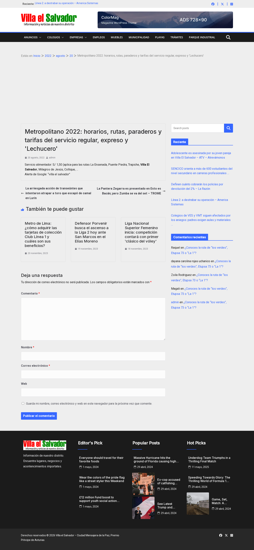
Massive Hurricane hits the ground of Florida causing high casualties (155, 459)
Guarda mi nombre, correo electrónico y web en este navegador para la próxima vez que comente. (89, 403)
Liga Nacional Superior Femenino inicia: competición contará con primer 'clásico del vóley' (142, 232)
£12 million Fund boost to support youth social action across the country (98, 499)
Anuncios (31, 37)
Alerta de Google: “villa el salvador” (47, 174)
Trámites (177, 37)
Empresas (76, 37)
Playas (160, 37)
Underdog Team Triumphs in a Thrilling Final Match (209, 459)
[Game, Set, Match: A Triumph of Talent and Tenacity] (198, 503)
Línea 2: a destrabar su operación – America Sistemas (66, 3)
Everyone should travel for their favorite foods (101, 459)
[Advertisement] (127, 87)
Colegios (53, 37)
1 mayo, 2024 (91, 467)
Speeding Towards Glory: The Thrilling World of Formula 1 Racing (209, 479)
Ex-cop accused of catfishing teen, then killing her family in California (168, 481)
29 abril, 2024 (145, 467)
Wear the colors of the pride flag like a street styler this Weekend (102, 479)
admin (52, 157)
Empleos (99, 37)
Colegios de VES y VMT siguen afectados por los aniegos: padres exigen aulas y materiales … (201, 220)
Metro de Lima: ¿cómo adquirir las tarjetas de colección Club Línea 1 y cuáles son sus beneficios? (43, 234)
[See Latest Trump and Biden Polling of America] (143, 508)
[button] (39, 37)
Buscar (228, 128)
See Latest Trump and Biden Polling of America (168, 505)
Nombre (27, 347)
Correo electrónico (35, 365)
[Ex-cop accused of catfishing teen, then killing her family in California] (143, 484)
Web (24, 383)
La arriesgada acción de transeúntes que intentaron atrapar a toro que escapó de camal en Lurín (58, 193)
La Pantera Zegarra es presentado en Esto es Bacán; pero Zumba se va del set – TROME (129, 191)
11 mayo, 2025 (200, 467)
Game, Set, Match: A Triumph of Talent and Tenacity (219, 501)
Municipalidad (139, 37)
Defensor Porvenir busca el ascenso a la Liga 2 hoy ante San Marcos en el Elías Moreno (92, 232)
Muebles (117, 37)
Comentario (30, 293)
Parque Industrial (202, 37)
